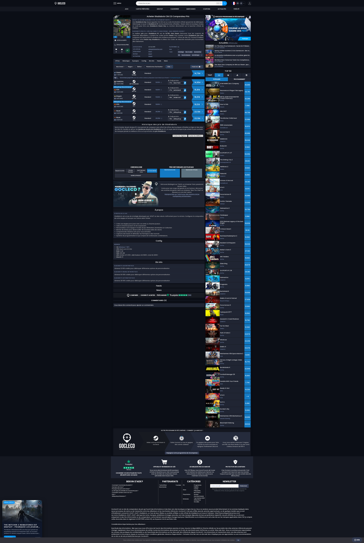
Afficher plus (233, 43)
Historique (125, 61)
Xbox (184, 490)
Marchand (119, 67)
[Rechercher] (224, 3)
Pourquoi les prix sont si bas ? (121, 489)
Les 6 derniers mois (141, 171)
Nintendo (186, 499)
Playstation (186, 494)
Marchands (162, 487)
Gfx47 (150, 51)
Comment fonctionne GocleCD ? (122, 485)
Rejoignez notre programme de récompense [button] (182, 453)
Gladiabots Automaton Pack (124, 278)
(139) (189, 295)
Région (130, 67)
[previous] (115, 37)
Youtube (178, 485)
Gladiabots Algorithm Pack (124, 266)
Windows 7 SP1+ (124, 247)
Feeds (159, 61)
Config (144, 61)
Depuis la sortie (119, 170)
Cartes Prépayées (197, 490)
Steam (150, 56)
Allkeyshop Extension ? (119, 496)
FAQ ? (113, 494)
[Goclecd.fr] (60, 3)
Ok (238, 540)
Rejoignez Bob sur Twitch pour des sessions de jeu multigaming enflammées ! (182, 195)
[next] (128, 37)
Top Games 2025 (199, 498)
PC (184, 485)
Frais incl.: (195, 67)
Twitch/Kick (163, 485)
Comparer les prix (175, 78)
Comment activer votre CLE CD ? (122, 492)
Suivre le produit (136, 175)
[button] (250, 3)
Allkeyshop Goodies (197, 501)
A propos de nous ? (118, 487)
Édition (139, 67)
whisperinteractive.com (155, 49)
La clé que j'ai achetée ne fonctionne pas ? (125, 491)
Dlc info (151, 61)
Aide (358, 540)
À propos (135, 61)
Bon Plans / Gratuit (197, 493)
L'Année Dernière (130, 171)
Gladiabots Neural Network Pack (126, 272)
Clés (168, 67)
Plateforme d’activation (154, 67)
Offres (117, 61)
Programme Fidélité (197, 486)
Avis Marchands (199, 496)
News (166, 61)
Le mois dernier (152, 170)
